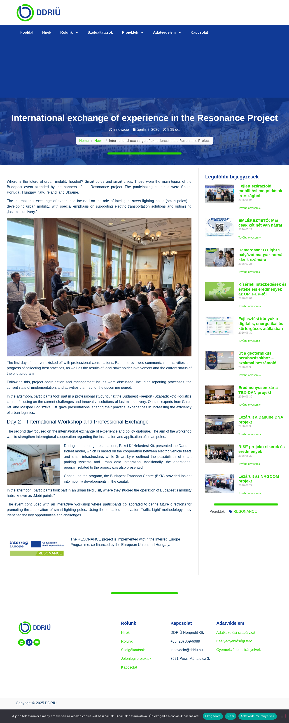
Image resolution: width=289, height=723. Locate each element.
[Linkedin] (21, 642)
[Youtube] (36, 642)
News (98, 140)
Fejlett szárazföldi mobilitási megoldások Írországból (260, 191)
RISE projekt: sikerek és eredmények (261, 449)
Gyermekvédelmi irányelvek (238, 650)
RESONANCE (245, 511)
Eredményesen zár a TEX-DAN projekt (258, 390)
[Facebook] (29, 642)
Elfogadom (212, 716)
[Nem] (282, 716)
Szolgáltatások (100, 32)
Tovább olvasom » (249, 208)
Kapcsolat (199, 32)
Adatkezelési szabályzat (235, 632)
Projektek (130, 32)
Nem (230, 716)
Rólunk (66, 32)
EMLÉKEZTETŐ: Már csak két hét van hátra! (260, 223)
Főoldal (26, 32)
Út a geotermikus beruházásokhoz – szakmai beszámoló (257, 358)
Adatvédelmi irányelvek (258, 716)
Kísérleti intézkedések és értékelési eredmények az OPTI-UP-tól (262, 289)
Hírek (46, 32)
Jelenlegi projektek (136, 658)
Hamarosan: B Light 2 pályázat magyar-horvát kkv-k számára (261, 255)
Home (84, 140)
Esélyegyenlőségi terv (234, 641)
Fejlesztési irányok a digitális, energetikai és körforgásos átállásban (260, 323)
